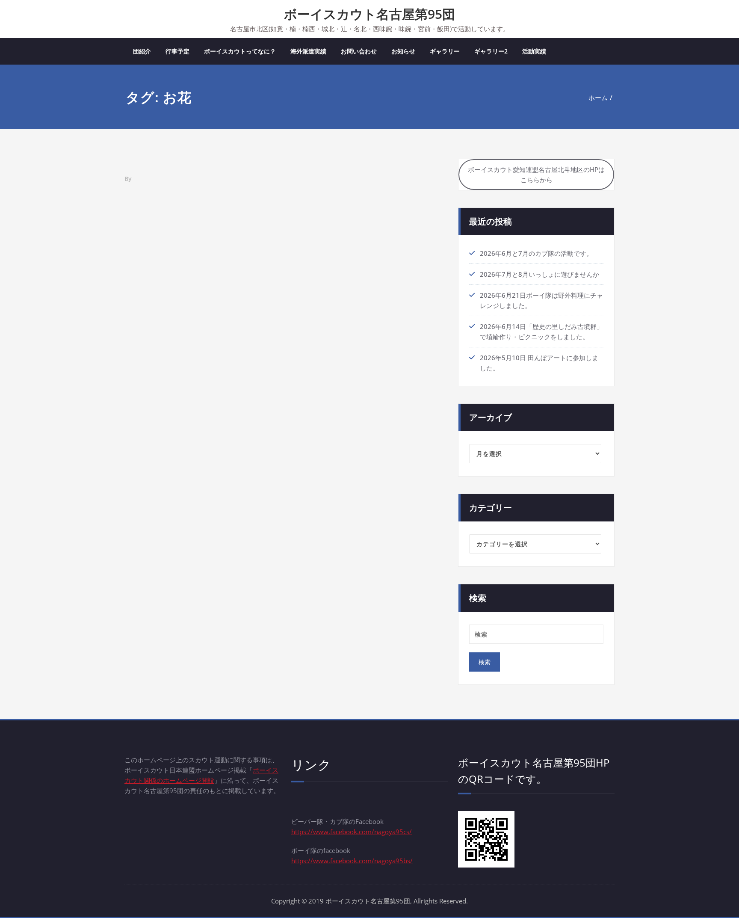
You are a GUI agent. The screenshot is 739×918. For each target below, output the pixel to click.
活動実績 (534, 51)
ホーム (598, 97)
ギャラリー (445, 51)
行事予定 (177, 51)
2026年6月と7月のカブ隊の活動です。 (536, 253)
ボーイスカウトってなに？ (240, 51)
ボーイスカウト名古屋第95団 (369, 14)
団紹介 (142, 51)
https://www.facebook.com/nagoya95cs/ (351, 831)
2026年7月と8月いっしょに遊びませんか (539, 274)
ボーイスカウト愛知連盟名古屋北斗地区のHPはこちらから (536, 174)
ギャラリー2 (491, 51)
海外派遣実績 (308, 51)
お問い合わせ (359, 51)
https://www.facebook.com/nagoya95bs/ (352, 860)
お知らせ (403, 51)
